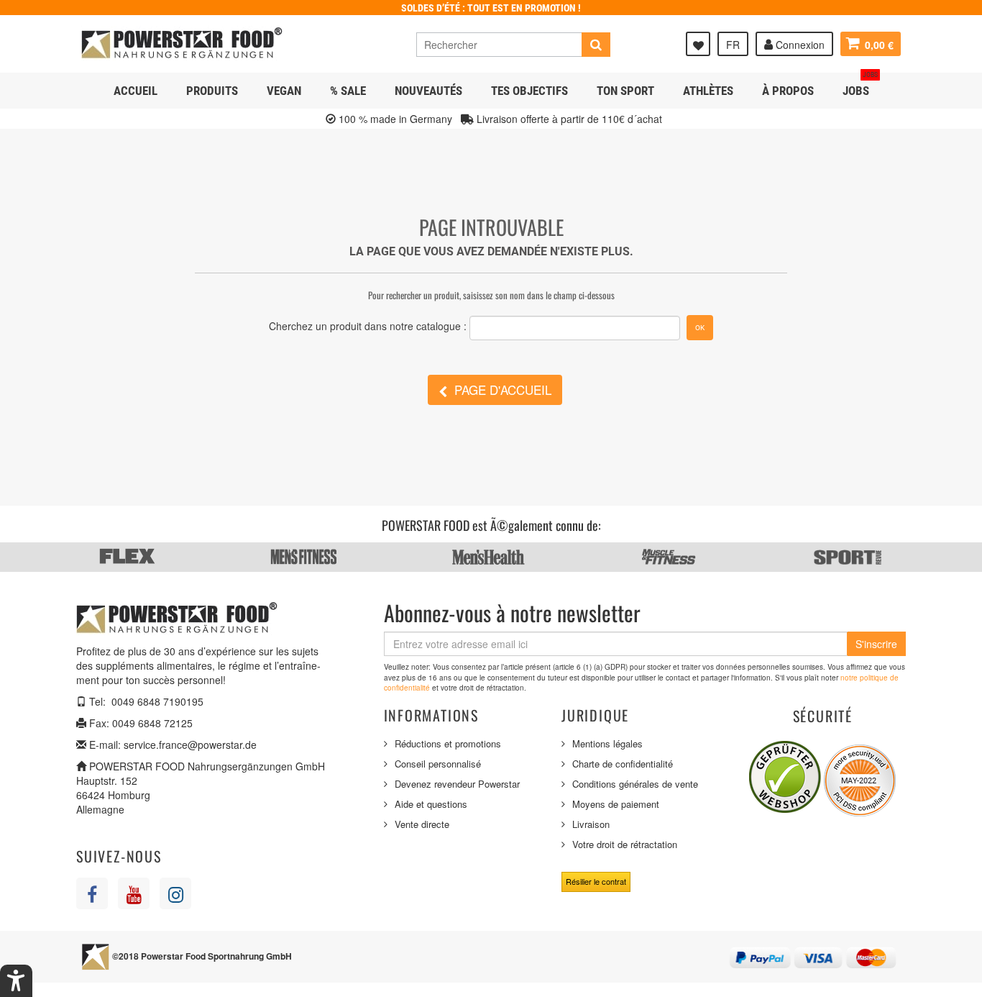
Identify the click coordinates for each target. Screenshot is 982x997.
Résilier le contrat (596, 881)
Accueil (135, 90)
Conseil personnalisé (438, 763)
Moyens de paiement (615, 804)
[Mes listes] (698, 44)
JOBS (860, 85)
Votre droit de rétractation (624, 844)
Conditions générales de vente (635, 784)
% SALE (348, 90)
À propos (788, 90)
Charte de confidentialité (622, 763)
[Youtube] (134, 893)
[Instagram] (175, 893)
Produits (212, 90)
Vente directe (422, 824)
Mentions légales (607, 743)
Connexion (799, 44)
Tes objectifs (529, 90)
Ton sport (625, 90)
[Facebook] (92, 893)
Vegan (284, 90)
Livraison (591, 824)
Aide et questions (431, 804)
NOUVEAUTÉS (428, 90)
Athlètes (708, 90)
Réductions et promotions (448, 743)
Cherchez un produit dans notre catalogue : (368, 326)
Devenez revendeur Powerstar (457, 784)
